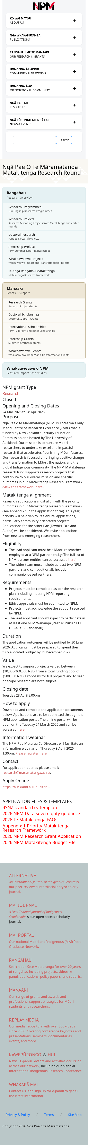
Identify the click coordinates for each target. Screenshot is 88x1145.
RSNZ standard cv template (30, 807)
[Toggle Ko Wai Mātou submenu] (74, 20)
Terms (49, 1114)
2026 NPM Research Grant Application (41, 836)
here (72, 559)
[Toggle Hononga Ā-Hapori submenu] (74, 71)
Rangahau (20, 960)
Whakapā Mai (23, 1084)
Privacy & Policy (18, 1114)
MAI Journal (23, 905)
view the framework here (23, 487)
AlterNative (22, 875)
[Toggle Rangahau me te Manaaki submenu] (74, 54)
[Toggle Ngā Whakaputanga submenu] (74, 37)
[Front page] (44, 6)
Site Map (75, 1114)
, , (21, 1061)
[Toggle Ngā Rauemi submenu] (74, 105)
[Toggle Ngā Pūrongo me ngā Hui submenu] (74, 122)
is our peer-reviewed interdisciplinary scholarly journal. (44, 887)
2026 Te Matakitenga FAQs (29, 820)
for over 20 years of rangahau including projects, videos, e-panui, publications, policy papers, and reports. (45, 971)
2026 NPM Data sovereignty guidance (41, 813)
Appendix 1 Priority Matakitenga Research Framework (36, 828)
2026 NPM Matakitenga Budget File (39, 842)
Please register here (31, 753)
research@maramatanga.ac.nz (26, 772)
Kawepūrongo (25, 1055)
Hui (51, 1055)
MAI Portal (21, 935)
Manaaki (18, 990)
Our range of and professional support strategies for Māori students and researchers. (41, 1001)
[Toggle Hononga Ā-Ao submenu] (74, 88)
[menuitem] (40, 20)
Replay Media (24, 1020)
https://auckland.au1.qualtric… (26, 787)
